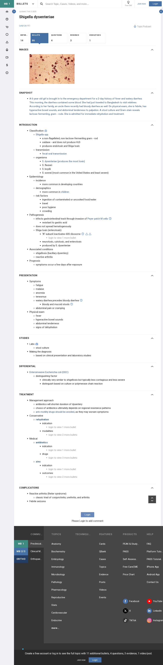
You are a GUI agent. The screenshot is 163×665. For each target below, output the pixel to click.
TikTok (132, 620)
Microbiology (58, 574)
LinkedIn (157, 610)
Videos (102, 589)
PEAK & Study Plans (131, 543)
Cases (102, 559)
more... (55, 628)
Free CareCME (130, 566)
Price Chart (129, 574)
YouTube (157, 601)
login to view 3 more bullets (63, 457)
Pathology (56, 582)
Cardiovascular (59, 612)
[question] (110, 218)
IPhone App (153, 566)
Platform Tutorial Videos (155, 551)
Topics (102, 566)
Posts (102, 582)
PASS (126, 551)
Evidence (103, 574)
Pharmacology (59, 589)
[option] (52, 69)
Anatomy (56, 543)
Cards (102, 543)
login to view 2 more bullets (63, 434)
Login (155, 4)
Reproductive (58, 597)
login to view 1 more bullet (62, 237)
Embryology (57, 559)
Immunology (57, 566)
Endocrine (56, 620)
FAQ (149, 543)
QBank (102, 551)
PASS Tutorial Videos (155, 559)
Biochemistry (58, 551)
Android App (153, 574)
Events (102, 597)
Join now (141, 4)
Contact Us (153, 582)
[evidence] (86, 234)
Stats (54, 605)
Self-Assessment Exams (131, 559)
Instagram (158, 620)
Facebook (134, 601)
